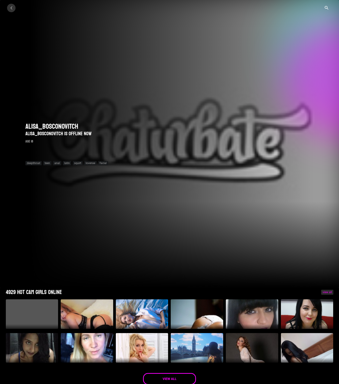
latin (67, 163)
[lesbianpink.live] (11, 8)
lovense (90, 163)
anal (57, 163)
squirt (77, 163)
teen (47, 163)
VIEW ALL (327, 292)
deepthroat (33, 163)
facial (103, 163)
